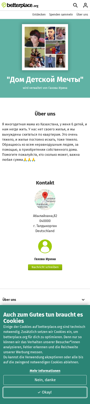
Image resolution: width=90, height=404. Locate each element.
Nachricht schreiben (45, 267)
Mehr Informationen (45, 371)
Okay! (47, 392)
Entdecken (39, 14)
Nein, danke (45, 379)
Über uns (82, 14)
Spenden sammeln (61, 14)
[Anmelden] (85, 5)
